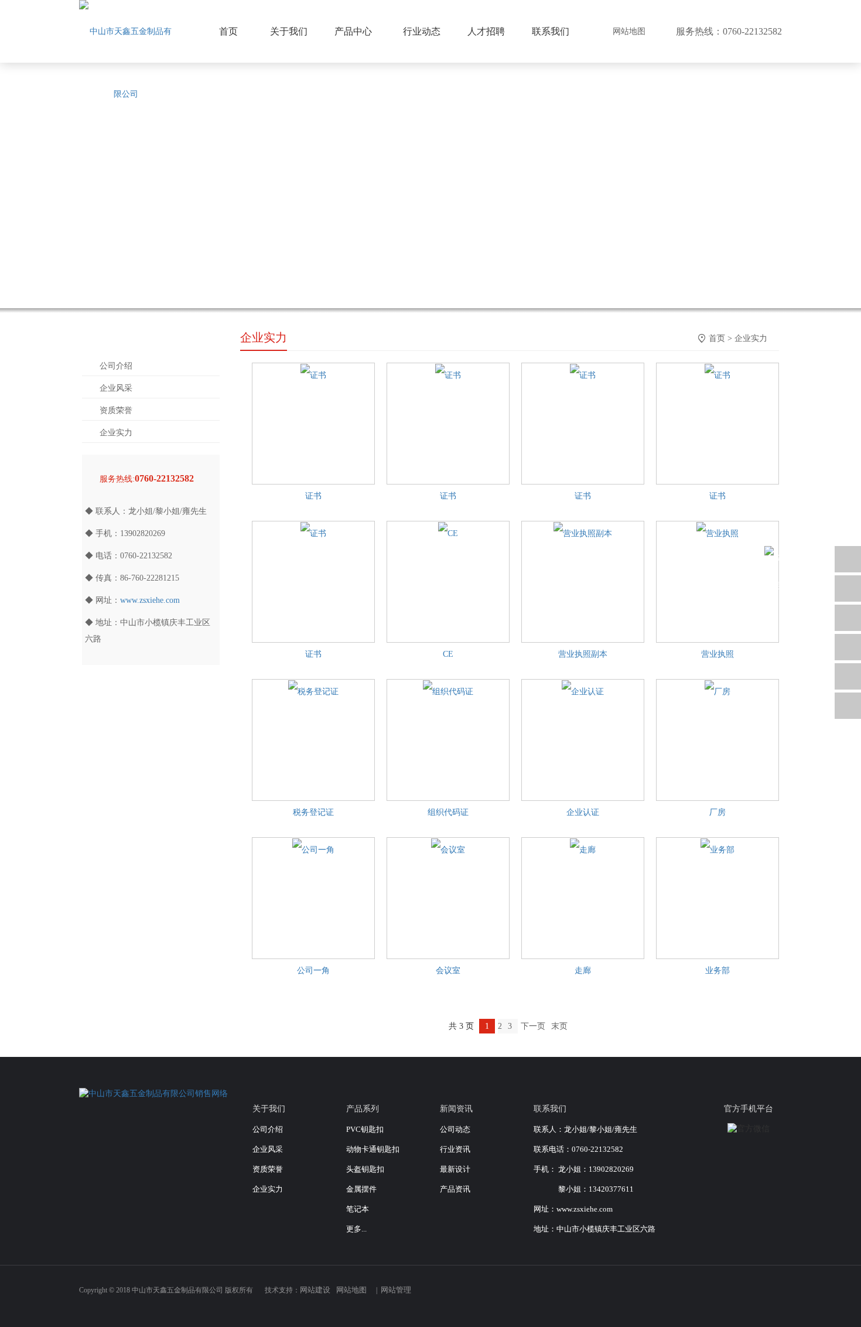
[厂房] (717, 692)
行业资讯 (455, 1149)
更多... (356, 1228)
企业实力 (116, 432)
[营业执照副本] (583, 533)
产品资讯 (455, 1189)
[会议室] (448, 850)
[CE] (448, 533)
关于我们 (289, 31)
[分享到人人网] (753, 1296)
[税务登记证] (313, 692)
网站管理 (396, 1289)
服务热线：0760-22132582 (729, 31)
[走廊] (583, 850)
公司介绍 (116, 365)
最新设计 (455, 1169)
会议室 (448, 970)
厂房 (717, 812)
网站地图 (629, 31)
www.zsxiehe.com (150, 600)
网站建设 (315, 1289)
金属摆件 (361, 1189)
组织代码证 (448, 812)
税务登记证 (313, 812)
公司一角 (313, 970)
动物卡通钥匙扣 (372, 1149)
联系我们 (550, 31)
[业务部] (717, 850)
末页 (559, 1026)
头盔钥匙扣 (365, 1169)
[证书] (313, 375)
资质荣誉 (116, 410)
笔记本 (357, 1209)
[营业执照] (717, 533)
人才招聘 (486, 31)
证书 (313, 496)
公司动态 (455, 1129)
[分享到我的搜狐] (735, 1296)
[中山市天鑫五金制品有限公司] (126, 62)
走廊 (583, 970)
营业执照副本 (582, 654)
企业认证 (582, 812)
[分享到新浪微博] (697, 1296)
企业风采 (116, 388)
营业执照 (717, 654)
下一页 (533, 1026)
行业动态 (421, 31)
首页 (717, 338)
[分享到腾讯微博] (716, 1296)
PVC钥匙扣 (365, 1129)
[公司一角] (313, 850)
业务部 (717, 970)
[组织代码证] (448, 692)
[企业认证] (583, 692)
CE (448, 654)
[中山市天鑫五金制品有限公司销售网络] (153, 1093)
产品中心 (353, 31)
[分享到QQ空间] (772, 1296)
